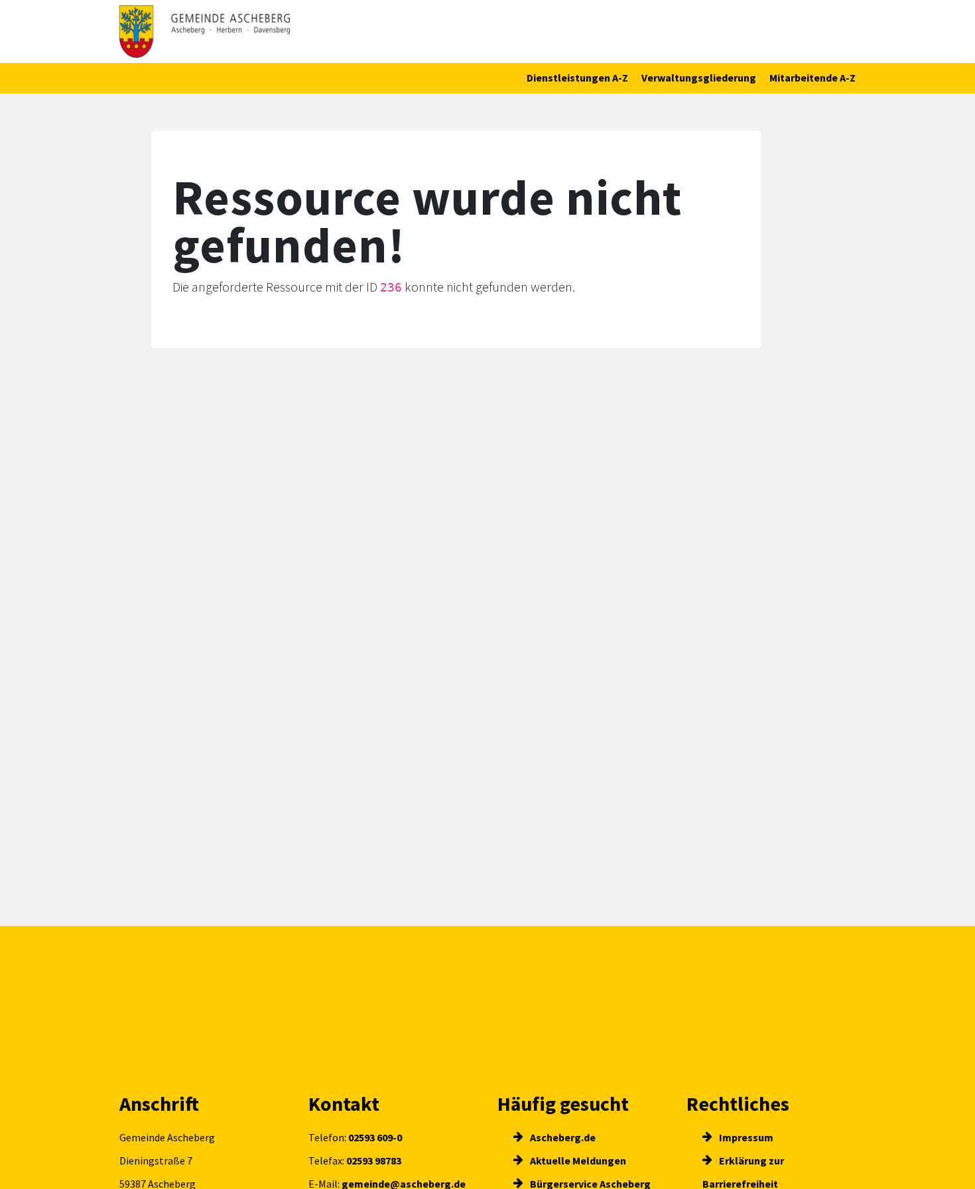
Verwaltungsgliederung (698, 77)
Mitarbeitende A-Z (812, 77)
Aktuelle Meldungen (577, 1160)
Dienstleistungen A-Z (577, 77)
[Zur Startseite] (204, 31)
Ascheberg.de (562, 1137)
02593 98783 (373, 1160)
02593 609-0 (375, 1137)
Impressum (745, 1137)
